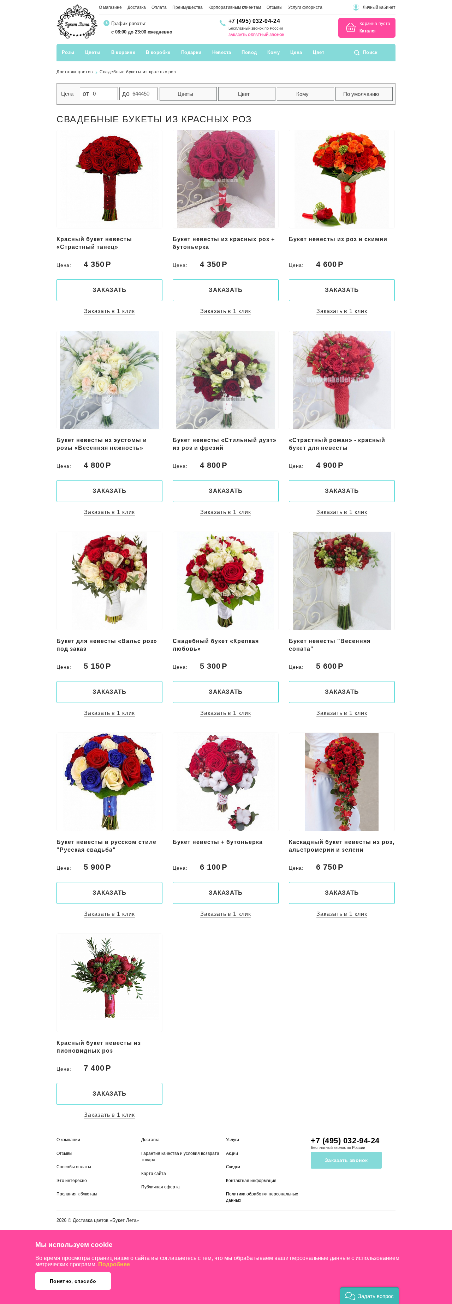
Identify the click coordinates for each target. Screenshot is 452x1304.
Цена (296, 52)
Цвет (319, 52)
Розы (68, 52)
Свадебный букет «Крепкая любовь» (216, 645)
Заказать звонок (346, 1160)
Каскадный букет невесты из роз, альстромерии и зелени (341, 846)
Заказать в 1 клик (109, 311)
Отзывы (274, 7)
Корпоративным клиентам (234, 7)
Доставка (136, 7)
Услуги (232, 1139)
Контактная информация (251, 1180)
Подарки (191, 52)
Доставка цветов (90, 1220)
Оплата (159, 7)
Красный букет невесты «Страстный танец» (94, 243)
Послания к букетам (76, 1194)
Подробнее (114, 1264)
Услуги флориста (305, 7)
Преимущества (187, 7)
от (86, 93)
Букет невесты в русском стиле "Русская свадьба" (106, 846)
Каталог (367, 31)
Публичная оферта (160, 1186)
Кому (273, 52)
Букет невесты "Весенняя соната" (329, 645)
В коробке (158, 52)
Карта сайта (153, 1173)
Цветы (93, 52)
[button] (369, 1295)
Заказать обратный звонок (256, 35)
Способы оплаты (73, 1166)
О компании (68, 1139)
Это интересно (71, 1180)
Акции (232, 1153)
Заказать (109, 290)
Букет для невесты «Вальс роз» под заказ (106, 645)
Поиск (370, 52)
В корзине (123, 52)
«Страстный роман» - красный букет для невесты (337, 444)
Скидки (233, 1166)
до (126, 93)
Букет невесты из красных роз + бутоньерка (224, 243)
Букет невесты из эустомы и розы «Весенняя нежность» (101, 444)
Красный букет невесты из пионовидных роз (98, 1047)
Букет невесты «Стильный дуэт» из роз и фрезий (224, 444)
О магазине (110, 7)
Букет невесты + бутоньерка (218, 842)
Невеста (221, 52)
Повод (249, 52)
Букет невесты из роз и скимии (338, 239)
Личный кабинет (379, 7)
